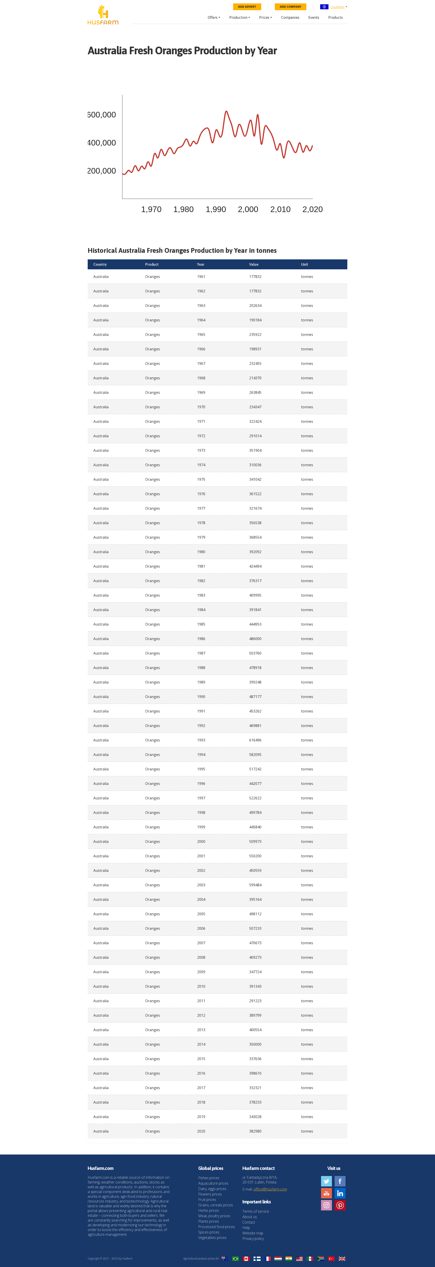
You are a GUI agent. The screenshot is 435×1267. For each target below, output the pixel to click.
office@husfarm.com (270, 1189)
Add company (290, 7)
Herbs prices (208, 1210)
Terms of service (255, 1211)
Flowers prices (210, 1194)
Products (335, 17)
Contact (248, 1222)
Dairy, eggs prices (212, 1188)
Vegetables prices (212, 1237)
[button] (333, 6)
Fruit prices (207, 1199)
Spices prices (208, 1232)
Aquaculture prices (213, 1183)
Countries (338, 7)
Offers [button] (213, 17)
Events (313, 17)
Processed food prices (216, 1226)
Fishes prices (208, 1177)
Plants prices (208, 1221)
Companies (290, 17)
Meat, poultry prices (214, 1215)
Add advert (247, 7)
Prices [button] (264, 17)
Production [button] (238, 17)
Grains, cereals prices (215, 1204)
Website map (252, 1233)
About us (249, 1216)
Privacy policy (253, 1238)
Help (246, 1227)
